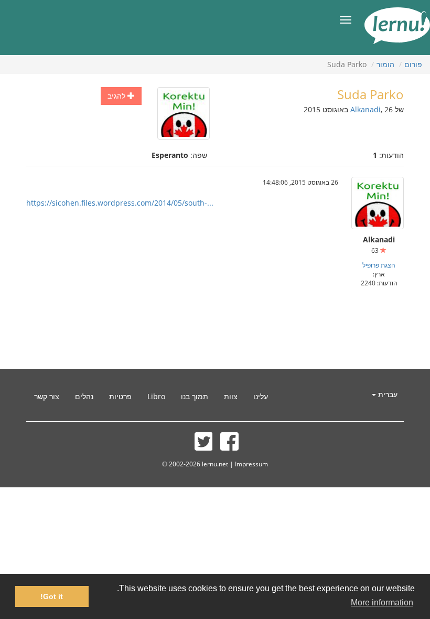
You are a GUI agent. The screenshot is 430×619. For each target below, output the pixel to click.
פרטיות (120, 396)
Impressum (251, 464)
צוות (231, 396)
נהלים (84, 396)
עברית (386, 394)
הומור (385, 64)
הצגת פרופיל (378, 265)
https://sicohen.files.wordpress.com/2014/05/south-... (119, 203)
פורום (413, 64)
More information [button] (382, 602)
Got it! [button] (51, 596)
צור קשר (46, 396)
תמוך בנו (194, 396)
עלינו (260, 396)
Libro (156, 396)
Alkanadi (365, 109)
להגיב (117, 96)
